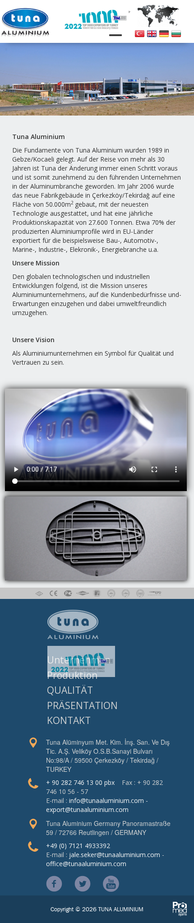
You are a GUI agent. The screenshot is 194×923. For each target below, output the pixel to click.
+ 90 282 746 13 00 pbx (80, 782)
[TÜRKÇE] (139, 32)
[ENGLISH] (152, 32)
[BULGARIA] (176, 32)
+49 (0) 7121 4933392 (78, 845)
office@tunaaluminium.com (86, 863)
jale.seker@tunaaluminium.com (114, 854)
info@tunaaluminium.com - (108, 800)
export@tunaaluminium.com (87, 809)
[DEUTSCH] (164, 32)
